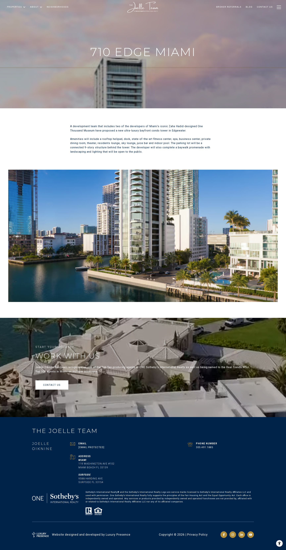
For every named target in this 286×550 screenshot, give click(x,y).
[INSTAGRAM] (232, 534)
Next (269, 236)
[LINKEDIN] (241, 534)
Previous (17, 236)
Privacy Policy (197, 534)
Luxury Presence (118, 534)
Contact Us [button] (52, 385)
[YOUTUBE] (250, 534)
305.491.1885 (204, 447)
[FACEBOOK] (223, 534)
